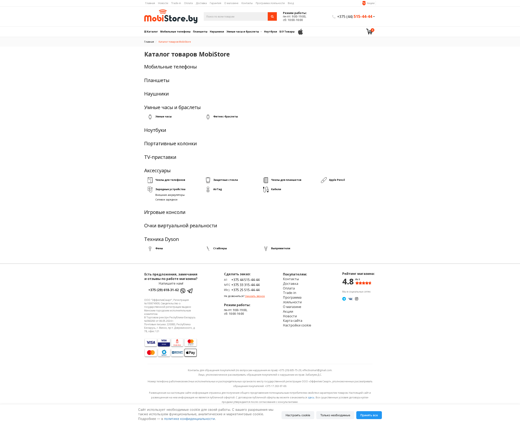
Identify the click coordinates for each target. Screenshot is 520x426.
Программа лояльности (270, 3)
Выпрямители (280, 248)
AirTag (217, 189)
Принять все (369, 415)
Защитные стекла (225, 180)
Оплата (188, 3)
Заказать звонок (255, 296)
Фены (159, 248)
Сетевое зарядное (166, 199)
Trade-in (176, 3)
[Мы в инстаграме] (356, 298)
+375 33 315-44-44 (245, 285)
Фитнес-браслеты (225, 116)
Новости (163, 3)
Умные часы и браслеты (242, 31)
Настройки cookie (297, 325)
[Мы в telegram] (344, 298)
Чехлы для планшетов (286, 180)
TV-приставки (160, 157)
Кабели (276, 189)
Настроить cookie (298, 415)
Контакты (247, 3)
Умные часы (163, 116)
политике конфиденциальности (189, 419)
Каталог (152, 31)
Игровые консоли (164, 212)
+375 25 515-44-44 (245, 290)
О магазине (231, 3)
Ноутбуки (270, 31)
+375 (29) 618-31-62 (163, 290)
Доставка (201, 3)
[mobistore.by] (171, 16)
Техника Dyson (161, 239)
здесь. (311, 397)
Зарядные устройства (170, 189)
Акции (371, 3)
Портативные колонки (170, 143)
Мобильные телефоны (175, 31)
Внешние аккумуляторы (170, 195)
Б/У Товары (287, 31)
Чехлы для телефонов (170, 180)
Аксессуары (157, 170)
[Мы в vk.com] (350, 298)
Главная (150, 3)
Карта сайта (292, 320)
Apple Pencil (337, 180)
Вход (291, 3)
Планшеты (200, 31)
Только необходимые (335, 415)
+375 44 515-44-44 (245, 279)
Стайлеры (220, 248)
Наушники (217, 31)
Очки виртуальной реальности (180, 225)
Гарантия (215, 3)
